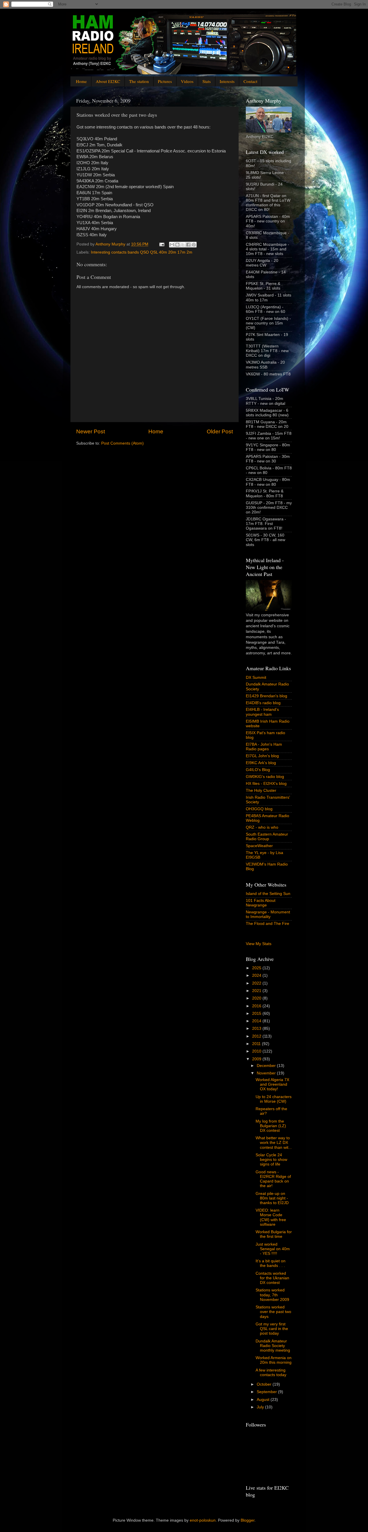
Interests (227, 81)
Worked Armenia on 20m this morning (274, 1360)
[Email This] (172, 245)
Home (81, 81)
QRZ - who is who (262, 827)
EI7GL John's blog (262, 756)
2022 (257, 983)
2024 (257, 975)
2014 (257, 1021)
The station (139, 81)
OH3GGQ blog (259, 809)
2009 (257, 1059)
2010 (257, 1051)
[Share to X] (183, 245)
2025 (257, 968)
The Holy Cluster (261, 790)
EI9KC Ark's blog (261, 763)
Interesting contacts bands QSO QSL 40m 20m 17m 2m (141, 252)
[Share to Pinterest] (194, 245)
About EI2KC (108, 81)
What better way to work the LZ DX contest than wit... (274, 1142)
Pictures (165, 81)
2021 (257, 991)
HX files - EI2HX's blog (266, 783)
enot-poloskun (203, 1520)
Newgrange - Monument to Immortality (268, 914)
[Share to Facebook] (188, 245)
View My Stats (258, 944)
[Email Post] (161, 244)
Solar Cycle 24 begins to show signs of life (271, 1159)
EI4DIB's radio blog (263, 703)
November (267, 1073)
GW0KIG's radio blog (265, 776)
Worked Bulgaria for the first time (274, 1234)
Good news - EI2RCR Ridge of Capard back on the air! (273, 1179)
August (264, 1399)
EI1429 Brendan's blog (266, 696)
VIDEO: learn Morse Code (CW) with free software (271, 1217)
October (265, 1384)
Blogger (247, 1520)
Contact (250, 81)
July (261, 1407)
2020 (257, 998)
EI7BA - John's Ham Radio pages (264, 746)
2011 (257, 1044)
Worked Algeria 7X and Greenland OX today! (272, 1084)
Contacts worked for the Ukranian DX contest (272, 1278)
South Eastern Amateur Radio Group (267, 836)
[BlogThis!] (177, 245)
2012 (257, 1036)
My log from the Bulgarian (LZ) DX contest (271, 1126)
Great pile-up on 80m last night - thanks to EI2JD (272, 1198)
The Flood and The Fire (267, 923)
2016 (257, 1006)
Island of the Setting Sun (268, 893)
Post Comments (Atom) (122, 443)
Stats (206, 81)
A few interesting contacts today (271, 1372)
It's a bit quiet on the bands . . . (270, 1263)
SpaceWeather (259, 846)
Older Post (220, 431)
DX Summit (256, 677)
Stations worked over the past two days (273, 1311)
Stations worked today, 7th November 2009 (272, 1294)
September (267, 1392)
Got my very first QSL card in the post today (272, 1328)
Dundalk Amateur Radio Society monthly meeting (273, 1345)
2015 (257, 1013)
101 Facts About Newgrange (260, 902)
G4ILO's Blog (258, 770)
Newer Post (90, 431)
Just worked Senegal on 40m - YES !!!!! (273, 1249)
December (267, 1065)
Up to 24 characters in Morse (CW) (274, 1099)
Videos (187, 81)
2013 (257, 1028)
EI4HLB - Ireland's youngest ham (262, 711)
